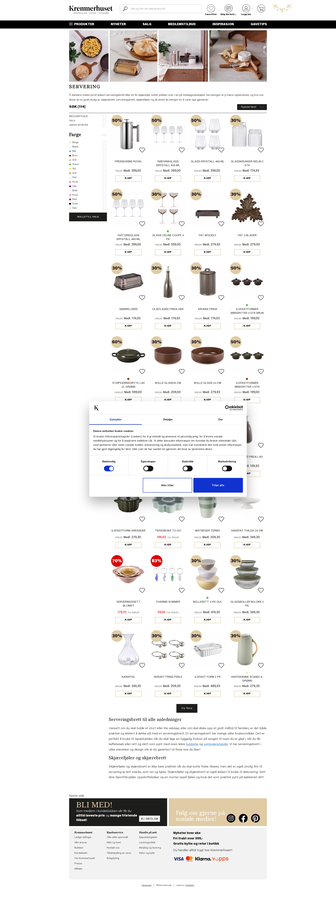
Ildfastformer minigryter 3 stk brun (247, 379)
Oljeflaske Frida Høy (168, 309)
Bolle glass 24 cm (207, 383)
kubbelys (192, 744)
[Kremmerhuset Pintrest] (255, 818)
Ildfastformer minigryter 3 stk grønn (247, 305)
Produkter (84, 24)
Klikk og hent (114, 842)
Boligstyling (113, 858)
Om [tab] (220, 419)
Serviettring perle (168, 677)
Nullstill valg (88, 217)
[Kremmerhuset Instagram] (231, 818)
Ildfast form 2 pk (208, 677)
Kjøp (128, 178)
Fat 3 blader (247, 235)
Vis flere (186, 708)
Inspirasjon (223, 24)
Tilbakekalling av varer (119, 853)
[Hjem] (91, 9)
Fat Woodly (207, 235)
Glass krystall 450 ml (207, 161)
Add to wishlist (142, 150)
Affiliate (78, 869)
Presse (78, 863)
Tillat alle (218, 485)
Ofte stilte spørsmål (117, 837)
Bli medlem (149, 819)
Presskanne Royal (128, 161)
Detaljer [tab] (168, 419)
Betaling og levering (150, 848)
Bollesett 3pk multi (207, 598)
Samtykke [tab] (116, 419)
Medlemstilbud (182, 24)
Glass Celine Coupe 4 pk (168, 231)
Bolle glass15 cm (168, 383)
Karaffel (128, 677)
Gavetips (259, 24)
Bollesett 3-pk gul (207, 602)
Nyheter (118, 24)
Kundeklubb (80, 853)
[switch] (148, 468)
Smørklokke (128, 309)
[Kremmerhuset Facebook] (243, 818)
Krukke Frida (207, 309)
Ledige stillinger (83, 837)
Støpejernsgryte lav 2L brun (128, 379)
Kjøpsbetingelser (148, 837)
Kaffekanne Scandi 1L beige (247, 673)
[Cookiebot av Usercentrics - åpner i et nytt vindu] (227, 408)
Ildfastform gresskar (128, 530)
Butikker (78, 848)
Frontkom (189, 885)
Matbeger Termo (207, 530)
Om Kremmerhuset (84, 858)
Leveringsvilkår (147, 842)
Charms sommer (168, 602)
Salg (147, 24)
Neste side (76, 796)
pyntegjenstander (216, 744)
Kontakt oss (113, 848)
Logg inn (246, 14)
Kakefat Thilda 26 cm (247, 530)
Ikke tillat (167, 485)
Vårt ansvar (80, 842)
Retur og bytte (147, 853)
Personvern (147, 885)
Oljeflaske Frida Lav (247, 457)
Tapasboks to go (168, 530)
